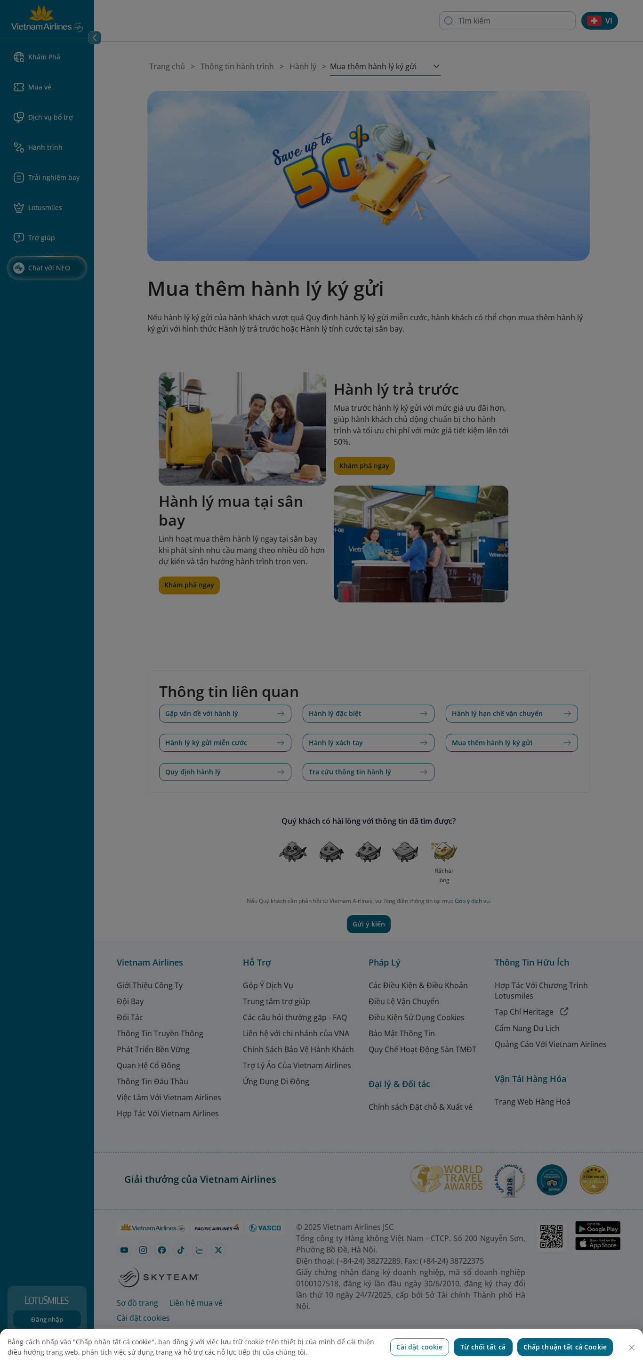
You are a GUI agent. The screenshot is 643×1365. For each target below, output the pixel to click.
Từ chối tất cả (483, 1346)
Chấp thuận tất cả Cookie (565, 1346)
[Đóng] (631, 1347)
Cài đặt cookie (419, 1346)
